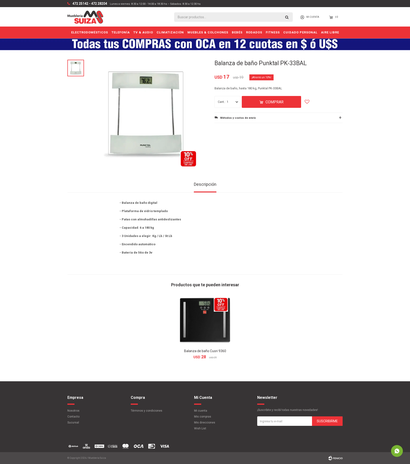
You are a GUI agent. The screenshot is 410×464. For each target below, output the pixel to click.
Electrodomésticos (89, 32)
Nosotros (73, 410)
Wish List (200, 428)
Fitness (273, 32)
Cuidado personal (300, 32)
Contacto (73, 416)
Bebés (237, 32)
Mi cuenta (200, 410)
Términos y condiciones (146, 410)
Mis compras (202, 416)
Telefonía (121, 32)
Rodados (254, 32)
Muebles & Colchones (207, 32)
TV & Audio (143, 32)
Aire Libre (330, 32)
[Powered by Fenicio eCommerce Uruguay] (335, 458)
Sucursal (73, 422)
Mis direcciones (204, 422)
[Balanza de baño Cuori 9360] (205, 320)
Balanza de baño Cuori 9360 (205, 351)
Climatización (170, 32)
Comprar (275, 102)
